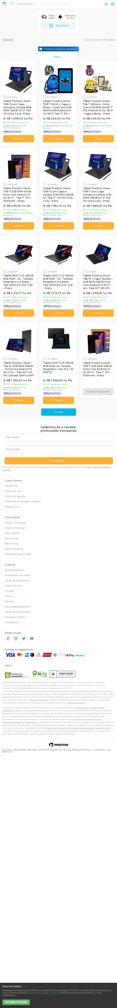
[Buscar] (12, 4)
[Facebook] (7, 638)
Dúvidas (9, 591)
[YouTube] (31, 638)
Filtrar (56, 57)
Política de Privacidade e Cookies (23, 501)
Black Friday (11, 543)
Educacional (11, 538)
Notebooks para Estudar (18, 554)
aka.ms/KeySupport (39, 700)
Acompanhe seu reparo (17, 575)
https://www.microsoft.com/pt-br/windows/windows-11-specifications (76, 728)
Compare (12, 97)
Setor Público (12, 533)
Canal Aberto (12, 622)
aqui (94, 993)
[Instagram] (15, 638)
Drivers (8, 596)
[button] (113, 4)
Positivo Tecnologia (15, 522)
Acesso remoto (13, 585)
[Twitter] (23, 638)
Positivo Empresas (15, 528)
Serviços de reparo (15, 617)
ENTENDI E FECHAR (16, 1002)
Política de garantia (15, 496)
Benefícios (62, 25)
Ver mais (58, 412)
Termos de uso (13, 491)
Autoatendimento (14, 570)
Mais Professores (14, 549)
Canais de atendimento (17, 580)
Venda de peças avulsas (18, 612)
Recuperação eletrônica (18, 606)
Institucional (11, 485)
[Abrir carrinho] (106, 4)
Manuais (9, 601)
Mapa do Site (12, 506)
